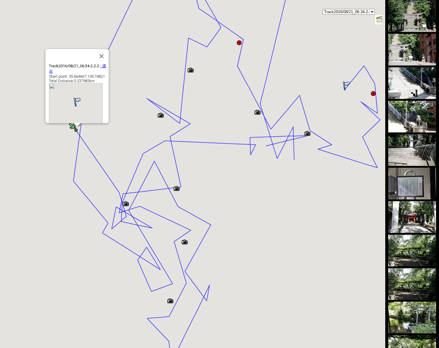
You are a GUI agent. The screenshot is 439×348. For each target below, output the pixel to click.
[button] (346, 86)
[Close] (101, 56)
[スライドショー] (379, 21)
